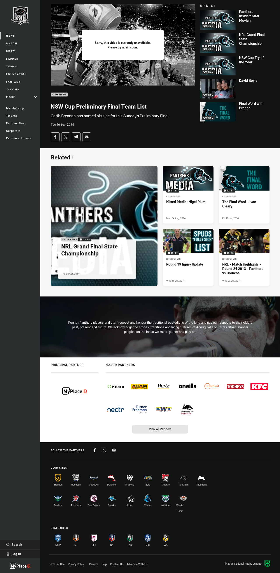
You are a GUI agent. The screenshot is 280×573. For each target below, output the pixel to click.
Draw (10, 51)
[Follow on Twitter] (104, 450)
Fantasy (13, 81)
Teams (11, 66)
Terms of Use (57, 564)
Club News (59, 94)
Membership (15, 108)
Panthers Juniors (18, 138)
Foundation (16, 74)
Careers (93, 564)
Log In (16, 554)
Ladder (12, 58)
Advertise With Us (137, 564)
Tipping (13, 89)
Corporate (13, 131)
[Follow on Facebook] (94, 450)
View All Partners (160, 429)
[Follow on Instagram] (114, 450)
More (10, 97)
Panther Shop (16, 123)
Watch (12, 43)
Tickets (11, 116)
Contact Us (116, 564)
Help (104, 564)
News (10, 35)
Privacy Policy (76, 564)
